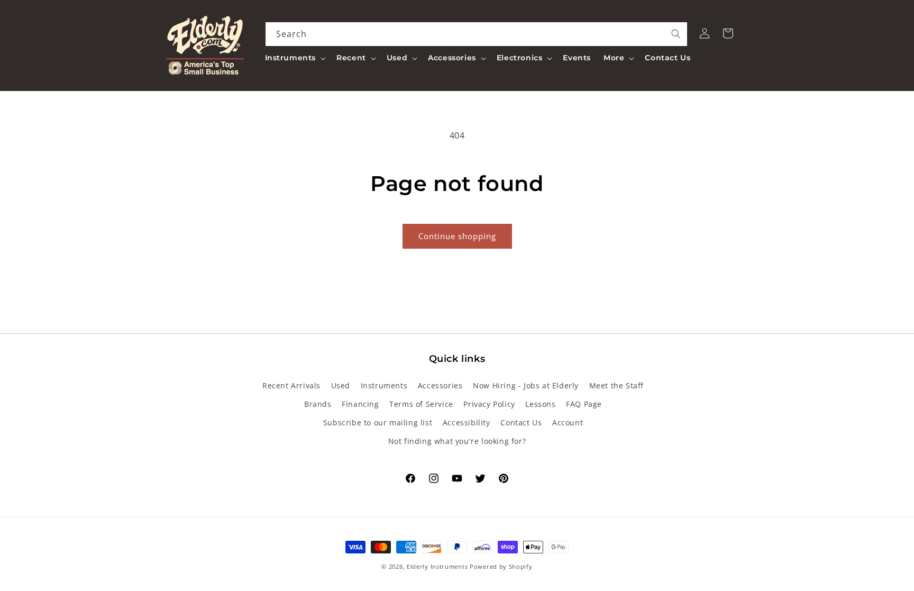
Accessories (440, 385)
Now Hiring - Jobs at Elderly (526, 385)
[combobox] (477, 34)
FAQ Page (584, 404)
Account (567, 422)
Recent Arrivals (291, 385)
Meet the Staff (616, 385)
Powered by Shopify (501, 566)
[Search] (676, 34)
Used (340, 385)
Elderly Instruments (437, 566)
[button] (295, 58)
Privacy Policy (489, 404)
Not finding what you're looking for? (457, 441)
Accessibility (466, 422)
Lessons (540, 404)
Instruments (384, 385)
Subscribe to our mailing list (377, 422)
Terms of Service (421, 404)
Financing (360, 404)
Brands (318, 404)
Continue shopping (457, 236)
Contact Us (521, 422)
